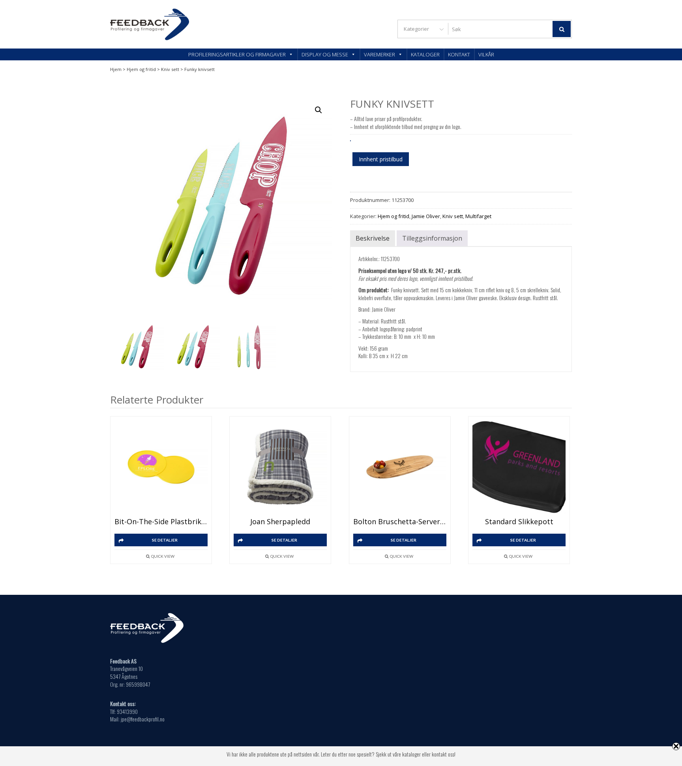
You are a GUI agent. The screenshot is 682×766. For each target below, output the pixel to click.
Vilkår (486, 54)
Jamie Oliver (426, 216)
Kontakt (459, 54)
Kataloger (425, 54)
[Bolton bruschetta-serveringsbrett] (399, 467)
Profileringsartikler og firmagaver (237, 54)
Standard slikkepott (519, 521)
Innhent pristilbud (381, 159)
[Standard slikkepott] (519, 467)
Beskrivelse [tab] (373, 238)
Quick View (162, 556)
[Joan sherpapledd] (280, 467)
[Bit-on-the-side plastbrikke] (161, 467)
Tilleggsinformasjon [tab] (432, 238)
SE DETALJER (165, 540)
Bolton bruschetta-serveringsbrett (399, 521)
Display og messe (325, 54)
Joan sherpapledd (280, 521)
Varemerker (379, 54)
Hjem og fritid (141, 69)
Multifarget (478, 216)
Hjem (116, 69)
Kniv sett (170, 69)
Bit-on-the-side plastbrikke (161, 521)
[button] (318, 110)
